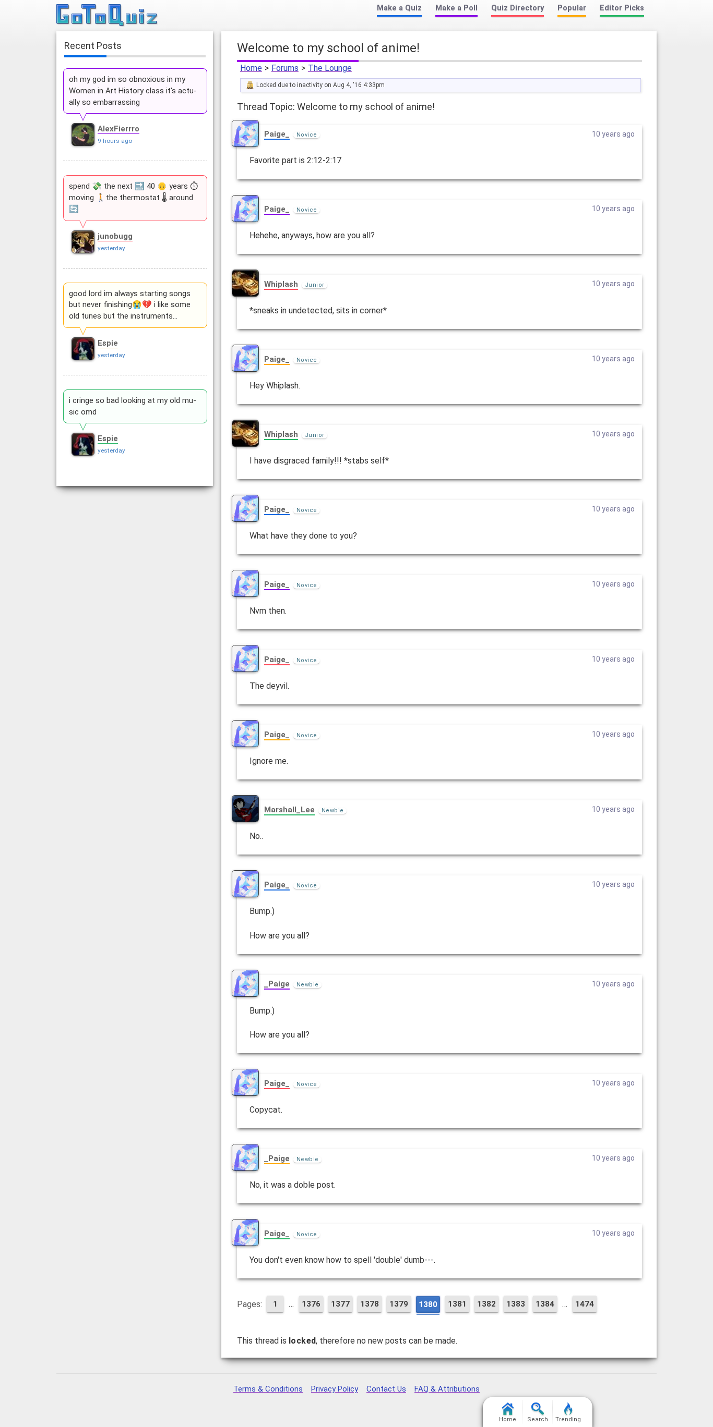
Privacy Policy (334, 1389)
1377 (340, 1304)
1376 (311, 1304)
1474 (584, 1304)
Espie (108, 343)
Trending (568, 1419)
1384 (545, 1304)
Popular (571, 8)
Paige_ (277, 134)
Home (251, 68)
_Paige (277, 984)
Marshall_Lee (289, 809)
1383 (515, 1304)
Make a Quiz (399, 8)
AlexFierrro (118, 128)
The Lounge (330, 68)
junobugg (115, 236)
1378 (369, 1304)
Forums (285, 68)
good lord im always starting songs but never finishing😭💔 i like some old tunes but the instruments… (130, 305)
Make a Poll (456, 8)
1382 (486, 1304)
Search (537, 1419)
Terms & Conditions (268, 1389)
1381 (457, 1304)
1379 (398, 1304)
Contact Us (386, 1389)
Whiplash (281, 284)
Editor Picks (622, 8)
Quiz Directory (517, 8)
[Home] (107, 15)
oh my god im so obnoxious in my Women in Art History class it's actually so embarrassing (133, 91)
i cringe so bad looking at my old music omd (132, 406)
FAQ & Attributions (447, 1389)
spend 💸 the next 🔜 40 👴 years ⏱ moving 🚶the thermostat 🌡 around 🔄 (133, 197)
